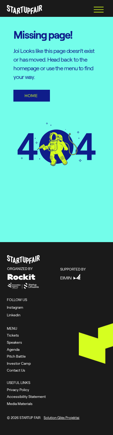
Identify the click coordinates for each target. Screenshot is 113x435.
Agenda (13, 349)
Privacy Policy (18, 389)
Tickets (13, 335)
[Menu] (98, 9)
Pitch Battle (16, 356)
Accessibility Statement (26, 396)
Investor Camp (19, 363)
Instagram (15, 307)
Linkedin (13, 315)
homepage (26, 67)
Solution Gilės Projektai (61, 418)
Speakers (14, 342)
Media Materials (20, 403)
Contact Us (16, 370)
